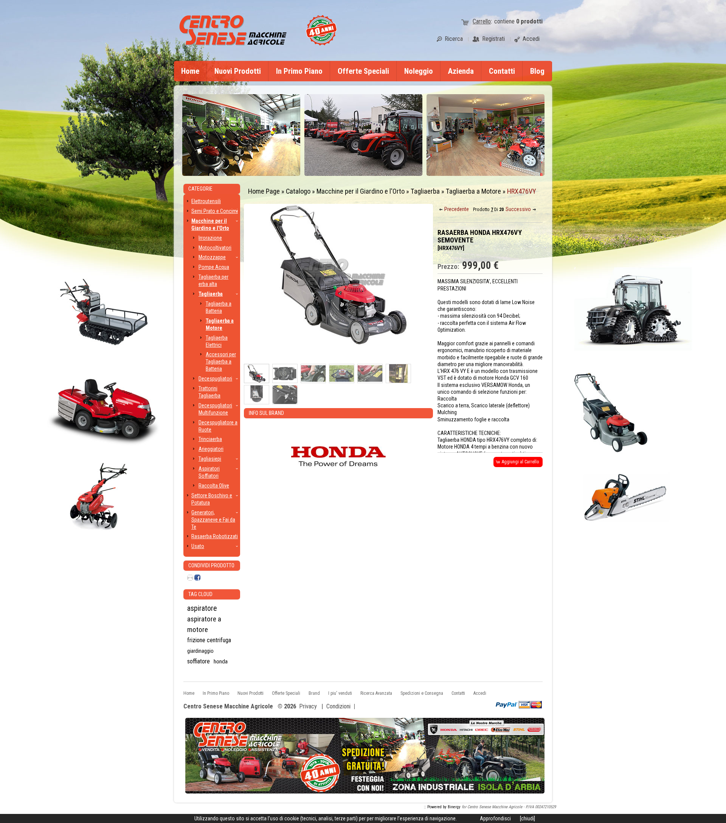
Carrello (482, 21)
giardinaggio (200, 651)
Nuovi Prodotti (237, 71)
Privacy (308, 706)
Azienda (461, 71)
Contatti (502, 71)
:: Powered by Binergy (442, 806)
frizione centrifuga (209, 640)
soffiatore (198, 661)
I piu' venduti (340, 693)
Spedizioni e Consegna (421, 693)
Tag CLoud (200, 594)
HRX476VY (521, 191)
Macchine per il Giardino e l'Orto (360, 191)
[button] (454, 209)
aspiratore (202, 608)
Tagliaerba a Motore (473, 191)
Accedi (479, 693)
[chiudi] (527, 818)
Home (190, 71)
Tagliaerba (425, 191)
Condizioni (338, 706)
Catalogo (298, 191)
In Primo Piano (299, 71)
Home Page (264, 191)
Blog (537, 71)
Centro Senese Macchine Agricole (228, 706)
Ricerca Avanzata (376, 693)
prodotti (529, 21)
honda (221, 661)
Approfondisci (495, 818)
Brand (314, 693)
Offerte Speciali (363, 71)
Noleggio (418, 71)
